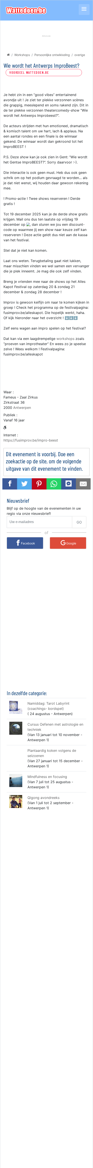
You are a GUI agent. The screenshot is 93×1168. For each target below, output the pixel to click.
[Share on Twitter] (24, 483)
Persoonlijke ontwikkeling (52, 55)
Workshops (22, 55)
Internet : (10, 435)
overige (79, 55)
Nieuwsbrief (18, 500)
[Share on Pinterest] (39, 483)
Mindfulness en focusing (47, 776)
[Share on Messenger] (69, 483)
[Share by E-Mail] (83, 483)
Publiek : (10, 415)
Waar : (8, 392)
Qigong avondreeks (43, 797)
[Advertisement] (46, 371)
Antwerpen (22, 407)
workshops (65, 338)
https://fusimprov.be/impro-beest (30, 440)
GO (79, 522)
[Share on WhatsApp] (53, 483)
